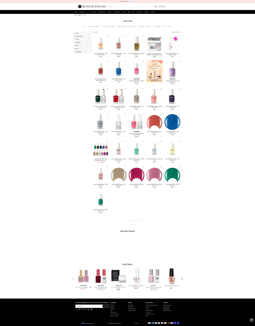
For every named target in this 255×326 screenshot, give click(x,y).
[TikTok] (88, 309)
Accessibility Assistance (89, 323)
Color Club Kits (132, 26)
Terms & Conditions (115, 314)
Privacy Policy (113, 312)
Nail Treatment (157, 26)
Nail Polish (93, 11)
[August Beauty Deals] (154, 71)
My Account (130, 305)
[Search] (155, 6)
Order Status (131, 306)
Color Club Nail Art (121, 26)
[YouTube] (91, 309)
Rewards (153, 11)
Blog (111, 310)
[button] (176, 32)
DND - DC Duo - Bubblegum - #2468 (83, 287)
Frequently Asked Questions (152, 305)
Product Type (79, 36)
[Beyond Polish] (92, 6)
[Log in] (162, 6)
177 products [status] (95, 32)
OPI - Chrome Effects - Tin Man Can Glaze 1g (118, 288)
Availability (78, 51)
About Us (112, 305)
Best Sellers (127, 264)
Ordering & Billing (149, 310)
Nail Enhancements (102, 11)
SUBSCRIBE (105, 306)
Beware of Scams (114, 315)
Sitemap (136, 323)
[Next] (182, 279)
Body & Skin (141, 26)
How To (169, 26)
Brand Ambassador (167, 310)
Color (77, 33)
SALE (164, 26)
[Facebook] (76, 309)
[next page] (146, 220)
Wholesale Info (166, 306)
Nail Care (124, 11)
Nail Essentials (117, 11)
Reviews (112, 306)
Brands (76, 11)
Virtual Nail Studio (132, 310)
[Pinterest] (85, 309)
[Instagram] (82, 309)
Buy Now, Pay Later (150, 314)
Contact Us (148, 312)
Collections (146, 11)
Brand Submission (167, 305)
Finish (77, 39)
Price (77, 48)
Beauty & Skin (139, 11)
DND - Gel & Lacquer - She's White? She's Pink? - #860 (154, 288)
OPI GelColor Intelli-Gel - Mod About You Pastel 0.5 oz (136, 286)
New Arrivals (82, 11)
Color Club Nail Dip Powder (108, 26)
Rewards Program (132, 308)
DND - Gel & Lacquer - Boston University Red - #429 (101, 288)
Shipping (147, 306)
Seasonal (78, 42)
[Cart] (164, 6)
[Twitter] (79, 309)
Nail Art (129, 11)
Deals (147, 315)
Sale (88, 11)
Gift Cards (113, 308)
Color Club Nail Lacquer (94, 26)
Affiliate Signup (166, 308)
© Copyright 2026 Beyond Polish (114, 323)
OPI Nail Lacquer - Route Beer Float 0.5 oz (171, 286)
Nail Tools (110, 11)
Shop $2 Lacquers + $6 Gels (132, 1)
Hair (134, 11)
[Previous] (73, 279)
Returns (147, 308)
